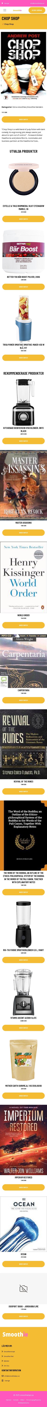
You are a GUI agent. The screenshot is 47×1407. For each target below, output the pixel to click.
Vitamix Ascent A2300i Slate (23, 1017)
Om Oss (6, 1366)
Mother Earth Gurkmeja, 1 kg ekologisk (23, 1085)
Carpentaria (23, 690)
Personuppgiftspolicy (33, 1400)
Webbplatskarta (23, 1403)
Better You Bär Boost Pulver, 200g (23, 276)
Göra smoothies (19, 107)
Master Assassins (24, 522)
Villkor (22, 1400)
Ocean (23, 1254)
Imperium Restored (23, 1177)
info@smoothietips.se (37, 3)
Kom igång (37, 10)
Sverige (6, 3)
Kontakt (15, 1400)
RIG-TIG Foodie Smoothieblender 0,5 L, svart (23, 950)
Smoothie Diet (8, 1356)
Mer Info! (23, 119)
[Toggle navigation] (5, 10)
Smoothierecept (9, 1352)
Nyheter (6, 1361)
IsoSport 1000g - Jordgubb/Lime (23, 1306)
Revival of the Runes (23, 781)
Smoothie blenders (35, 107)
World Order (23, 615)
